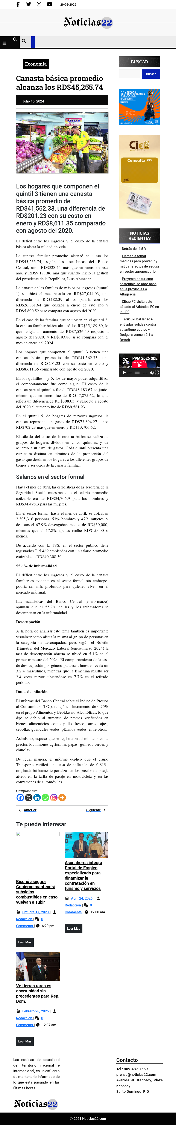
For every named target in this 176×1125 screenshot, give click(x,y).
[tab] (5, 43)
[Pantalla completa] (157, 372)
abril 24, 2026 (82, 898)
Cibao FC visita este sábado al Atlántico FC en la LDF (139, 307)
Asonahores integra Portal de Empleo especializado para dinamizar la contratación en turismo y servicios (83, 875)
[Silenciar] (152, 372)
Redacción (24, 919)
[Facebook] (20, 797)
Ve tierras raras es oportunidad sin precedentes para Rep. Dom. (37, 993)
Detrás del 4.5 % (134, 249)
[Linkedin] (37, 797)
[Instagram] (54, 797)
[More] (62, 797)
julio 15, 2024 (33, 101)
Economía (36, 64)
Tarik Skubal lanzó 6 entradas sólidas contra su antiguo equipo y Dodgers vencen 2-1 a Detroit (138, 329)
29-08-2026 (68, 4)
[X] (28, 797)
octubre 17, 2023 (36, 912)
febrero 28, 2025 (36, 1011)
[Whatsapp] (45, 797)
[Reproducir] (124, 372)
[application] (139, 365)
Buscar (139, 61)
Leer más (26, 943)
